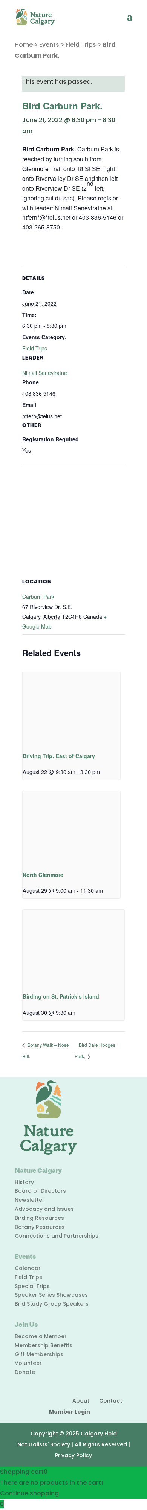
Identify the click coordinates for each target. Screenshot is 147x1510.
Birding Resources (39, 1218)
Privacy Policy (73, 1455)
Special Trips (32, 1286)
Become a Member (41, 1336)
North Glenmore (43, 874)
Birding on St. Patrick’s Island (61, 996)
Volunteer (28, 1363)
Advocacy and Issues (44, 1209)
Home (24, 44)
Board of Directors (40, 1191)
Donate (25, 1372)
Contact (110, 1400)
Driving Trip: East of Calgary (59, 756)
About (80, 1400)
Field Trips (81, 44)
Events (49, 44)
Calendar (28, 1268)
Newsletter (29, 1200)
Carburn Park (38, 596)
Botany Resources (40, 1227)
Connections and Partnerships (56, 1235)
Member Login (69, 1411)
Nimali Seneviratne (44, 372)
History (24, 1182)
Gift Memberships (39, 1354)
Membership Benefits (43, 1345)
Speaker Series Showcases (51, 1295)
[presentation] (71, 708)
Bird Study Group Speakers (52, 1304)
